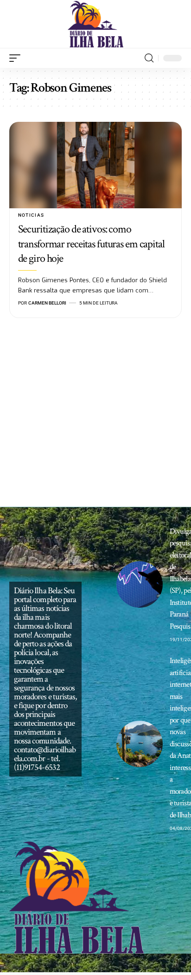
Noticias (31, 215)
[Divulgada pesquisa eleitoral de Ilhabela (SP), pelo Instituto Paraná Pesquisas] (139, 584)
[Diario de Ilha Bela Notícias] (96, 24)
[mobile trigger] (17, 58)
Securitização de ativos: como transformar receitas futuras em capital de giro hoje (91, 243)
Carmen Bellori (47, 302)
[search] (149, 58)
